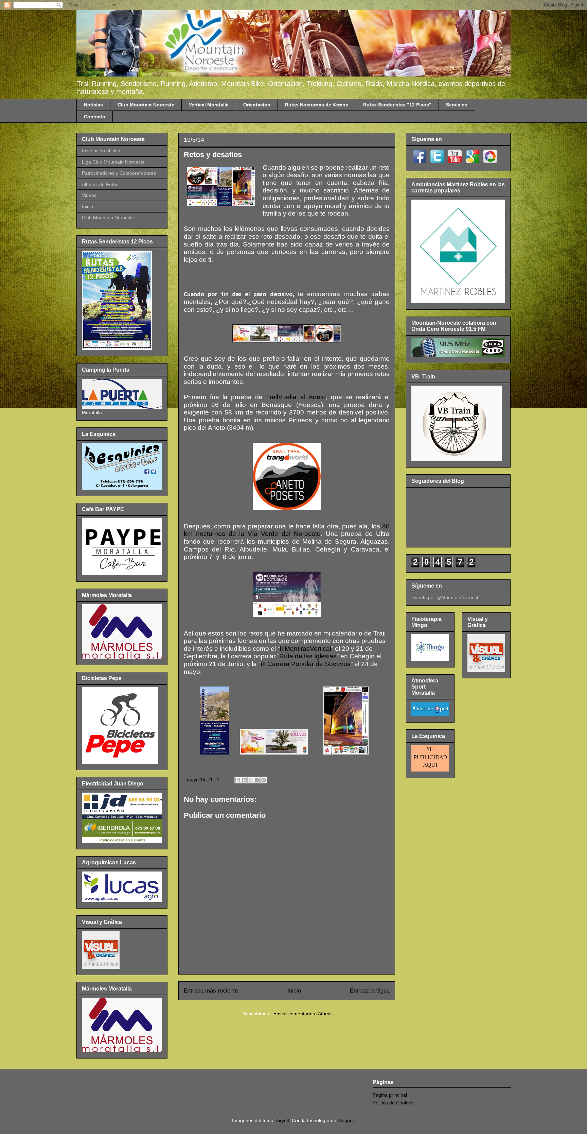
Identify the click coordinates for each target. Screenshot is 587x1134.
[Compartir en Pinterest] (263, 780)
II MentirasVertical (305, 648)
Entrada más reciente (211, 990)
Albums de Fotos (100, 184)
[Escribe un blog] (244, 780)
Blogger (346, 1120)
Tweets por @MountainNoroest (444, 597)
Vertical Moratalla (209, 104)
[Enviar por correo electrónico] (237, 780)
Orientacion (256, 104)
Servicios (456, 104)
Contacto (94, 116)
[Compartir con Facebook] (257, 780)
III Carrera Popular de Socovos (306, 663)
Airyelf (282, 1120)
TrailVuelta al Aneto (295, 397)
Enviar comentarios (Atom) (302, 1013)
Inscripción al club (101, 150)
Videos (89, 195)
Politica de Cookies (393, 1102)
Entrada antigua (370, 990)
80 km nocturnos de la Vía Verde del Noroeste (287, 530)
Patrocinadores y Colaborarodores (119, 173)
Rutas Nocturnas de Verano (317, 104)
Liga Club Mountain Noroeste (113, 162)
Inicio (294, 990)
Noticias (93, 104)
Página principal (390, 1095)
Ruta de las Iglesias (308, 656)
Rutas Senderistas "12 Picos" (397, 104)
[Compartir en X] (250, 780)
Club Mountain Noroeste (146, 104)
